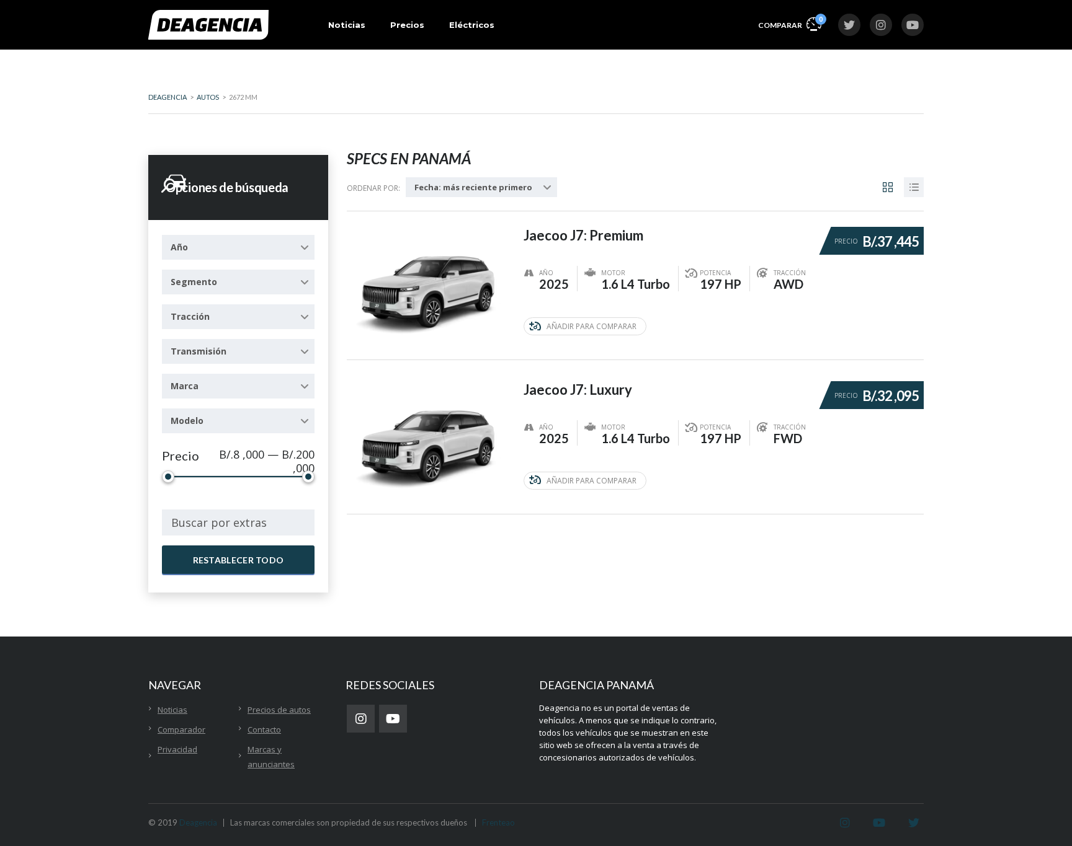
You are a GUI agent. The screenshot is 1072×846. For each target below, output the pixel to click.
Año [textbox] (179, 247)
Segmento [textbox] (194, 282)
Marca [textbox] (185, 386)
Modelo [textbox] (187, 420)
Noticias (346, 25)
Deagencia (198, 822)
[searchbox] (238, 522)
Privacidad (177, 749)
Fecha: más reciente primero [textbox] (473, 187)
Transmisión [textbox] (198, 351)
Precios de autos (279, 709)
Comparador (181, 729)
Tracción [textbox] (190, 316)
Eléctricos (471, 25)
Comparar (789, 22)
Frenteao (498, 822)
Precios (407, 25)
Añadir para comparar (591, 326)
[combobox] (238, 247)
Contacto (264, 729)
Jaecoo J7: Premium (583, 235)
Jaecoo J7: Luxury (578, 389)
